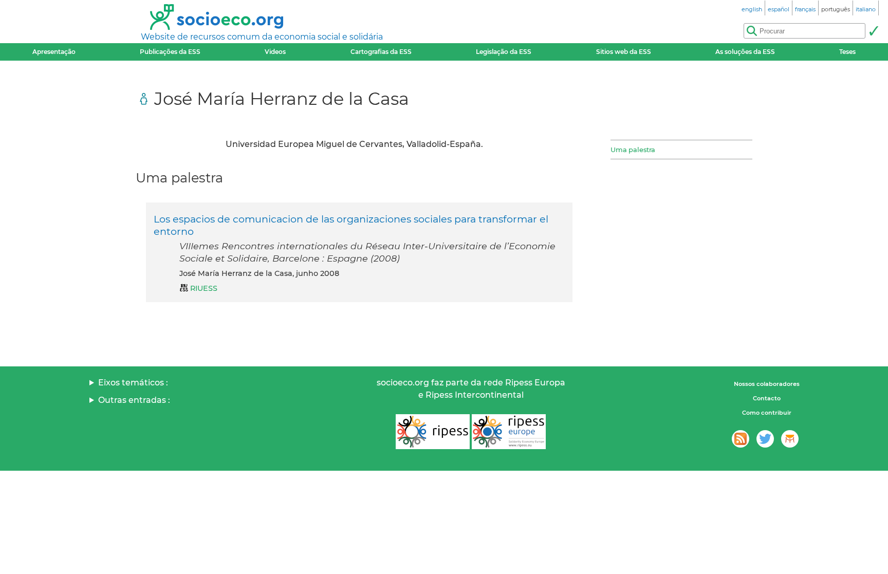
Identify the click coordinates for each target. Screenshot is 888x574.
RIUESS (203, 288)
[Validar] (873, 31)
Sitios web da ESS (623, 51)
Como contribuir (766, 412)
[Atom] (740, 439)
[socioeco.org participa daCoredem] (790, 439)
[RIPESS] (433, 431)
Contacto (767, 398)
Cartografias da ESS (381, 51)
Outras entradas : (134, 400)
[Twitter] (765, 439)
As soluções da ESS (745, 51)
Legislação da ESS (503, 51)
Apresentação (54, 51)
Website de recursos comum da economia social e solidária (262, 37)
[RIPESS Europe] (509, 431)
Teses (847, 51)
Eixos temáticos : (133, 382)
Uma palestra (632, 149)
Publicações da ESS (170, 51)
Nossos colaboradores (767, 383)
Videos (275, 51)
